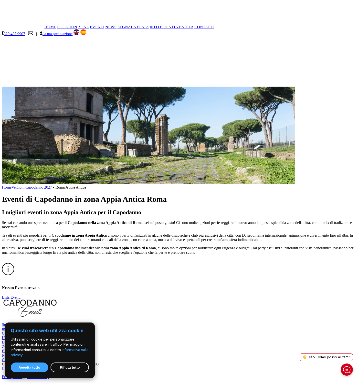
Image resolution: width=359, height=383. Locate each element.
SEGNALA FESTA (133, 27)
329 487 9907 (14, 34)
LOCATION (67, 27)
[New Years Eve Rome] (76, 34)
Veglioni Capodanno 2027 (31, 187)
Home (6, 187)
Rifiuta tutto (70, 367)
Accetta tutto (29, 367)
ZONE (83, 27)
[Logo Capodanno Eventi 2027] (41, 84)
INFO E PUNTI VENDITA (171, 27)
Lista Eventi (11, 297)
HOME (50, 27)
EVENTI (97, 27)
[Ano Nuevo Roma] (83, 34)
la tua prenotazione (57, 34)
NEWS (110, 27)
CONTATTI (204, 27)
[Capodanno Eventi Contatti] (30, 34)
